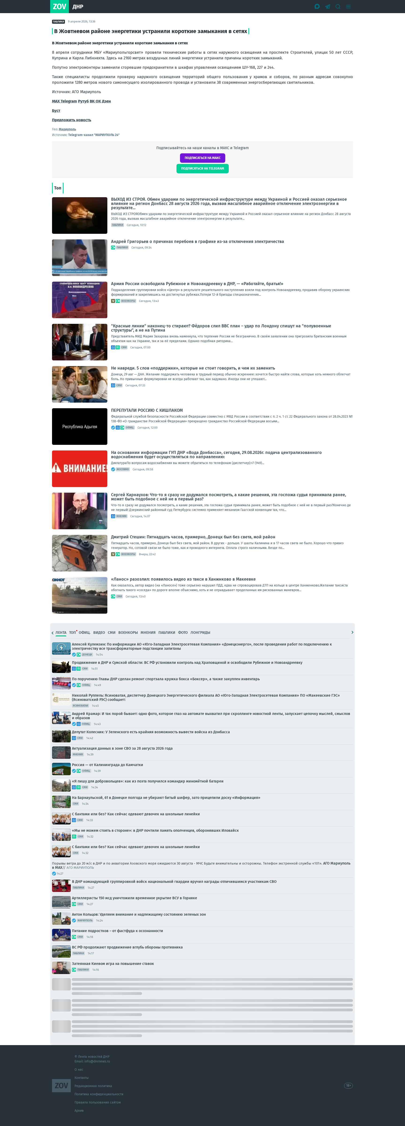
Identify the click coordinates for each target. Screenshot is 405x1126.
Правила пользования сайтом (98, 1102)
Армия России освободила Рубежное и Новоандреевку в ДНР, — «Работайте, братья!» (197, 283)
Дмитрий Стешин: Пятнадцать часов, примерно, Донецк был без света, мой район (193, 537)
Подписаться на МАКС (203, 158)
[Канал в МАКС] (317, 6)
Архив (79, 1111)
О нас (79, 1070)
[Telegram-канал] (327, 6)
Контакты (82, 1078)
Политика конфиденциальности (99, 1094)
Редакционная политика (93, 1086)
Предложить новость (71, 119)
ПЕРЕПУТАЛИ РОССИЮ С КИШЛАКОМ (147, 410)
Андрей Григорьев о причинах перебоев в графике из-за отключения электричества (197, 241)
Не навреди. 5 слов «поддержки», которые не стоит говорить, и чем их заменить (193, 368)
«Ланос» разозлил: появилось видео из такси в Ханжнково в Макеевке (183, 579)
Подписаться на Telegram (202, 168)
